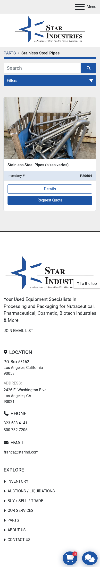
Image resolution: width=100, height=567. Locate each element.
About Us (17, 530)
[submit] (88, 68)
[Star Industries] (49, 273)
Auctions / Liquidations (31, 491)
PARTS (13, 520)
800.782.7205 (15, 429)
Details (50, 189)
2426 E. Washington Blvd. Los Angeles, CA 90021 (26, 396)
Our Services (20, 510)
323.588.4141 (15, 423)
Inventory (18, 481)
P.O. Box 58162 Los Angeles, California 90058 (23, 367)
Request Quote (49, 200)
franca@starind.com (21, 452)
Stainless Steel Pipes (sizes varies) (38, 165)
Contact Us (19, 539)
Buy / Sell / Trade (25, 500)
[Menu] (80, 7)
